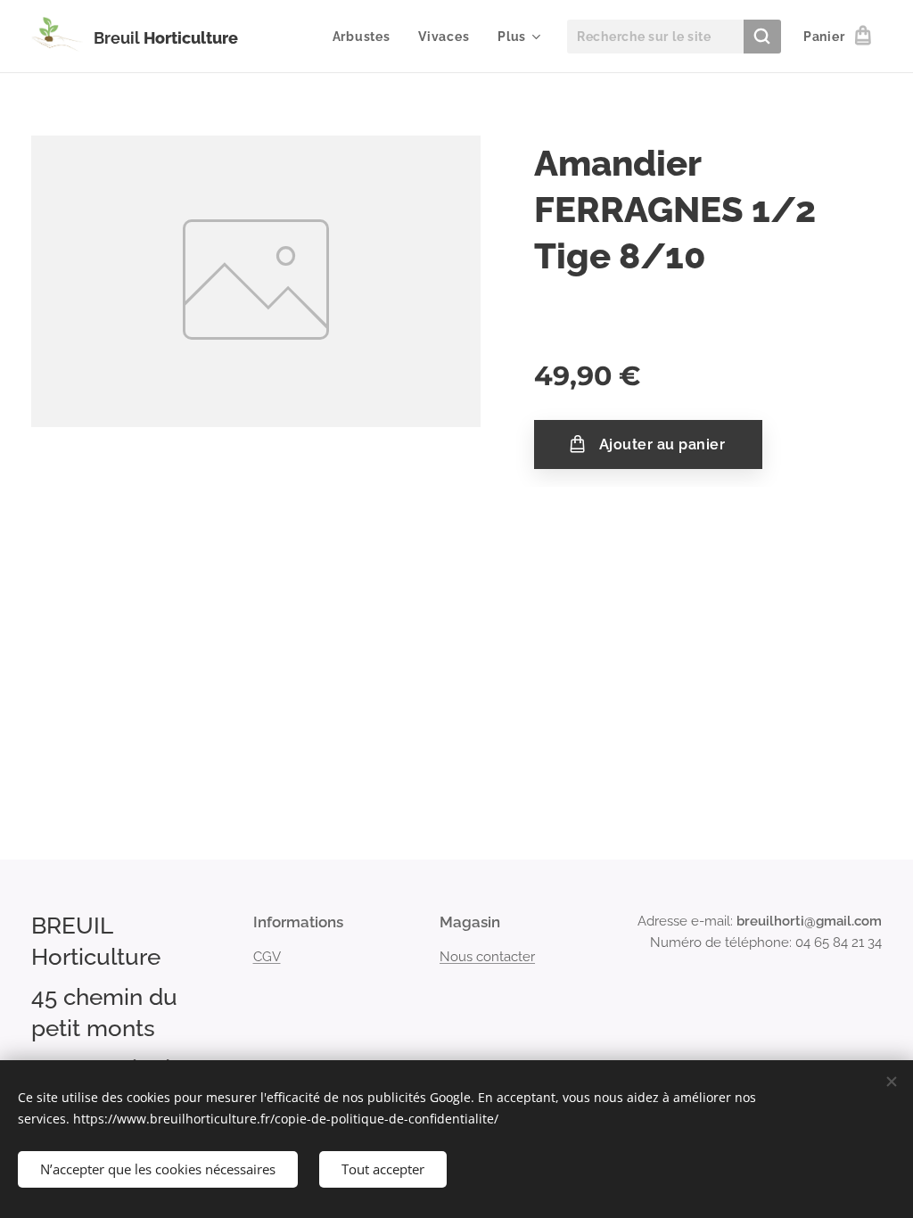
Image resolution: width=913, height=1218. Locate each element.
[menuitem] (366, 36)
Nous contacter (487, 957)
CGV (267, 957)
